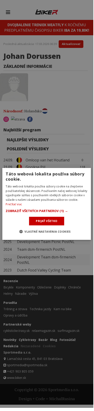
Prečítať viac (14, 204)
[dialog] (46, 204)
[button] (46, 211)
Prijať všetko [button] (46, 221)
